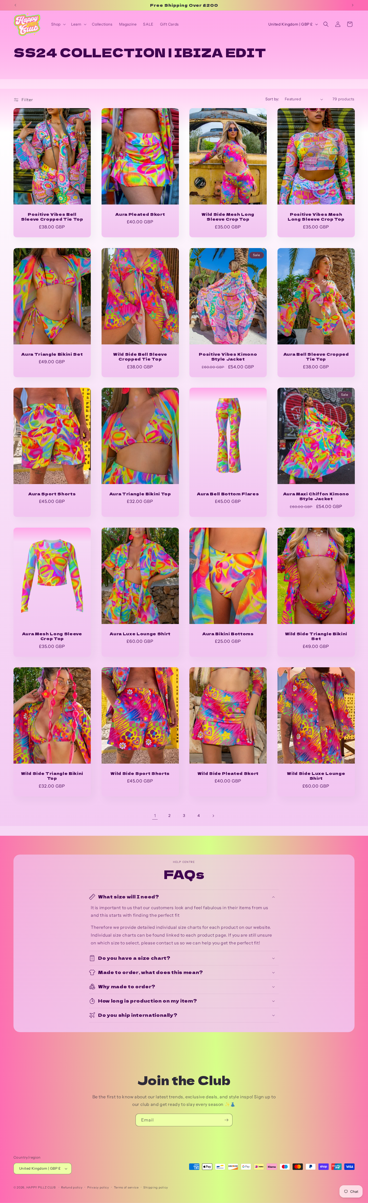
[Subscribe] (226, 1120)
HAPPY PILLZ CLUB (41, 1187)
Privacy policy (98, 1187)
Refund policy (71, 1187)
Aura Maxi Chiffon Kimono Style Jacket (316, 496)
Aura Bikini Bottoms (228, 633)
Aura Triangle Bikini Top (140, 493)
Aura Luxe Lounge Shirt (140, 633)
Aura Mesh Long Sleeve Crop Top (52, 636)
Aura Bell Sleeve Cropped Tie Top (316, 356)
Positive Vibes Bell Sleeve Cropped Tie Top (52, 216)
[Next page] (213, 816)
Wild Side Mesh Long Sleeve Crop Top (228, 216)
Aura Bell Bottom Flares (228, 493)
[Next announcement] (353, 5)
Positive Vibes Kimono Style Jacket (228, 356)
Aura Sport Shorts (52, 493)
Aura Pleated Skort (140, 214)
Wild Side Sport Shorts (140, 773)
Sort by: (272, 99)
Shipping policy (155, 1187)
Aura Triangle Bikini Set (52, 354)
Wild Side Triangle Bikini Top (52, 776)
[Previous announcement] (15, 5)
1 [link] (155, 815)
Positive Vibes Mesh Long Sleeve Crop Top (316, 216)
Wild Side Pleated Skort (228, 773)
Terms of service (126, 1187)
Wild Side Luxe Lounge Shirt (316, 776)
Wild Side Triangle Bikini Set (316, 636)
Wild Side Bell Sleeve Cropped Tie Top (140, 356)
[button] (58, 24)
